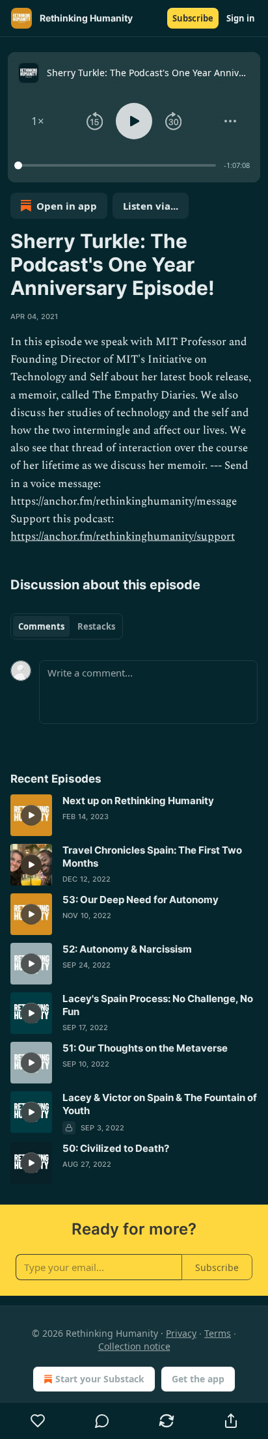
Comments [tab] (41, 626)
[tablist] (66, 626)
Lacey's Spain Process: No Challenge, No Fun (157, 1005)
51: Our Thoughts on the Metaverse (145, 1048)
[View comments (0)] (102, 1421)
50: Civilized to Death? (115, 1148)
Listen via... (150, 205)
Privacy (181, 1333)
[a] (31, 815)
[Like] (37, 1421)
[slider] (117, 165)
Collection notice (134, 1346)
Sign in (240, 18)
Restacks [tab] (96, 626)
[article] (134, 815)
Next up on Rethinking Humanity (138, 800)
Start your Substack (99, 1379)
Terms (217, 1333)
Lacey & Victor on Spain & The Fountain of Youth (159, 1104)
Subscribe (192, 18)
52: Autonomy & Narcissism (127, 949)
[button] (37, 121)
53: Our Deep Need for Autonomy (140, 899)
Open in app (66, 205)
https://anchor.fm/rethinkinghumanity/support (122, 536)
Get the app (198, 1379)
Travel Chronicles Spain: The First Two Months (152, 856)
